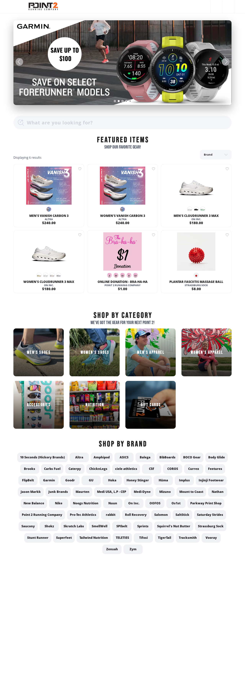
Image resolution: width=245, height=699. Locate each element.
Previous (19, 62)
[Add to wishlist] (80, 169)
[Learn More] (122, 62)
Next (225, 62)
